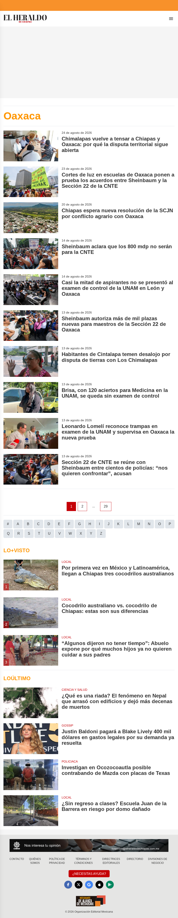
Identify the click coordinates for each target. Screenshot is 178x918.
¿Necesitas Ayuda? (89, 874)
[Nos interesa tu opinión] (89, 845)
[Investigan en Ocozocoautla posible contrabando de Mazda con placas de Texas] (30, 774)
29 (106, 506)
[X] (78, 885)
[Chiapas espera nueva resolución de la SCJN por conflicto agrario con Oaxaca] (30, 217)
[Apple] (99, 885)
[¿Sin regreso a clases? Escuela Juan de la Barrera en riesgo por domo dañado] (30, 810)
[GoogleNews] (89, 885)
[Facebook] (68, 885)
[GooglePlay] (110, 885)
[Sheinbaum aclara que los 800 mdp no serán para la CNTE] (30, 253)
